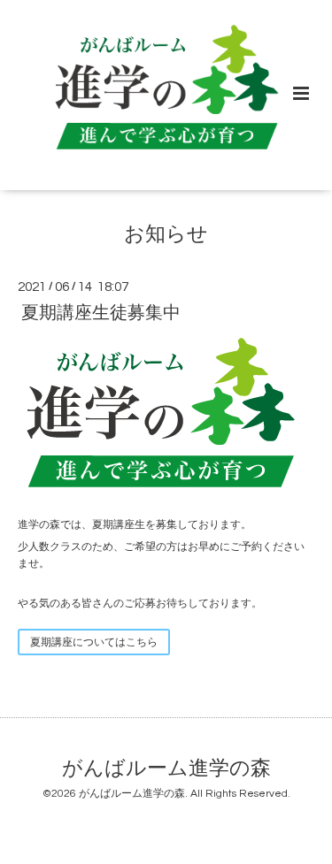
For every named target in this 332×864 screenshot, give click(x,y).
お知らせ (166, 235)
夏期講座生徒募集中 (101, 312)
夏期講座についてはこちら (94, 642)
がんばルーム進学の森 (166, 769)
